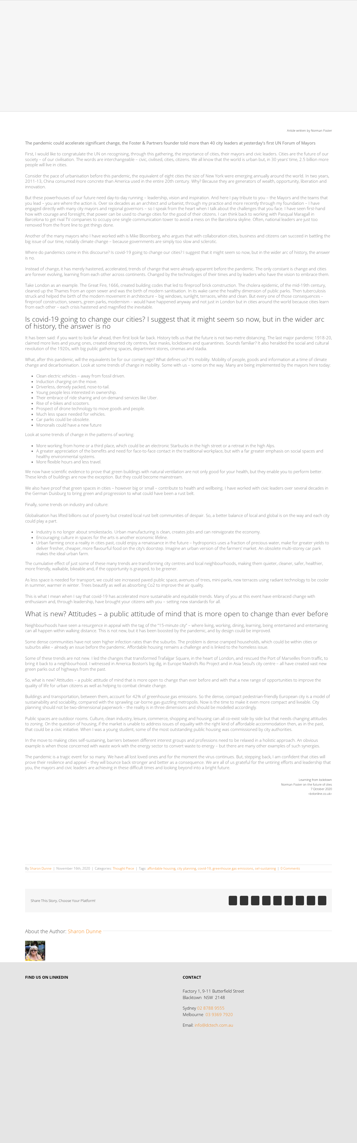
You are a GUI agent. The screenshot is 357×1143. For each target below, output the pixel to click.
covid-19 (204, 868)
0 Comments (290, 868)
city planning (186, 868)
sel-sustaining (265, 868)
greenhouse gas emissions (233, 868)
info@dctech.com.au (214, 1025)
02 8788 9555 (211, 1008)
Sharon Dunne (41, 868)
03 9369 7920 (219, 1014)
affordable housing (161, 868)
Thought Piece (123, 868)
